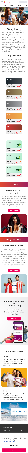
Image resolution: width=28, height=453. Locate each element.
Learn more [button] (13, 210)
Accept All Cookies (14, 450)
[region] (14, 442)
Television (19, 5)
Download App (14, 318)
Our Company (6, 430)
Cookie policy (5, 441)
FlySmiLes (6, 391)
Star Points (6, 356)
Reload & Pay (23, 1)
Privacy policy (12, 441)
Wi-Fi (11, 5)
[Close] (26, 434)
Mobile (4, 5)
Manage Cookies (14, 445)
